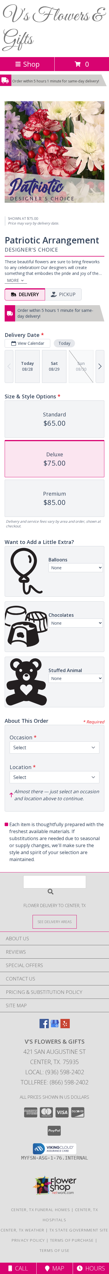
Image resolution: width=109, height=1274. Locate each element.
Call (20, 1268)
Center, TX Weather (22, 1230)
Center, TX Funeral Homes (40, 1209)
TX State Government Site (78, 1230)
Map (56, 1268)
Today (64, 343)
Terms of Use (55, 1250)
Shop (31, 64)
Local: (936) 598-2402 (54, 1072)
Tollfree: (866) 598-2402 (54, 1082)
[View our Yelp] (65, 1026)
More (13, 280)
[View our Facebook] (44, 1026)
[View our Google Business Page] (54, 1026)
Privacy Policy (28, 1240)
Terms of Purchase (72, 1240)
